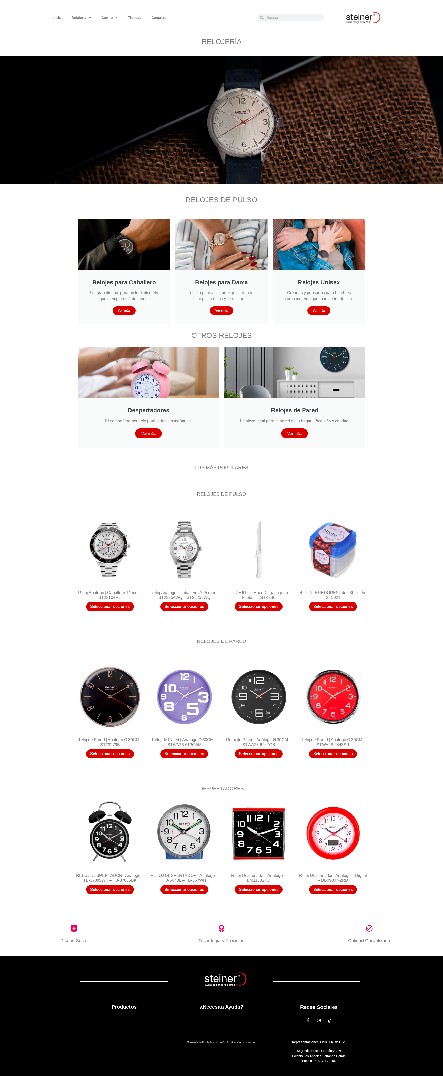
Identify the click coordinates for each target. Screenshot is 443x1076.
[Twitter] (319, 1020)
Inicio (56, 18)
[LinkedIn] (330, 1020)
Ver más (124, 311)
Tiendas (134, 18)
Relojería (79, 18)
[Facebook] (308, 1020)
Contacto (159, 18)
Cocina (107, 18)
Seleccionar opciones (110, 606)
